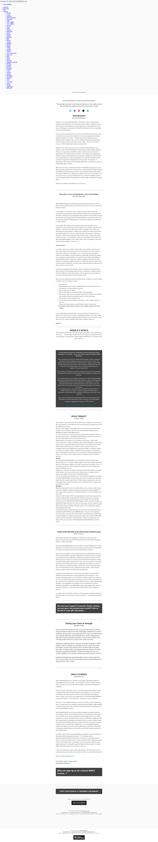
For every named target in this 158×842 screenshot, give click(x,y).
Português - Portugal (12, 62)
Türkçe (8, 83)
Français (9, 34)
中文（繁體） (10, 24)
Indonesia (9, 43)
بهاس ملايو (9, 54)
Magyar (9, 40)
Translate (5, 11)
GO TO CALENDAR (79, 803)
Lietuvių (9, 72)
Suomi (8, 33)
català (8, 20)
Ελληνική (9, 37)
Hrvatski (9, 25)
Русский (9, 65)
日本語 (9, 48)
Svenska (9, 69)
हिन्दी (8, 39)
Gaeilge (9, 42)
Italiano (8, 46)
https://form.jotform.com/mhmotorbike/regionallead (79, 405)
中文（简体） (10, 22)
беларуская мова (11, 17)
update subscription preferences (89, 812)
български (9, 19)
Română (9, 63)
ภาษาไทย (9, 81)
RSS (4, 10)
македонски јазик (11, 53)
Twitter (7, 4)
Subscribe (5, 7)
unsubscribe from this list (75, 812)
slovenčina (9, 75)
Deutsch (9, 36)
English (9, 13)
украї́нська (10, 86)
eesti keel (9, 30)
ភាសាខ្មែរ (9, 49)
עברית (8, 71)
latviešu (9, 74)
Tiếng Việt (9, 88)
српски (9, 78)
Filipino (9, 85)
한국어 (9, 51)
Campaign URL (4, 1)
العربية (8, 14)
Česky (8, 27)
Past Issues (6, 8)
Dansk (8, 28)
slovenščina (10, 77)
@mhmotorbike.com (84, 811)
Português (9, 60)
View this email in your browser (79, 92)
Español (9, 66)
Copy (25, 1)
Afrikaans (9, 16)
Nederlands (10, 31)
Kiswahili (9, 68)
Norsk (8, 57)
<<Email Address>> (83, 830)
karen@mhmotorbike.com (66, 756)
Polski (8, 59)
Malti (8, 56)
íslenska (9, 45)
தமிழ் (8, 80)
